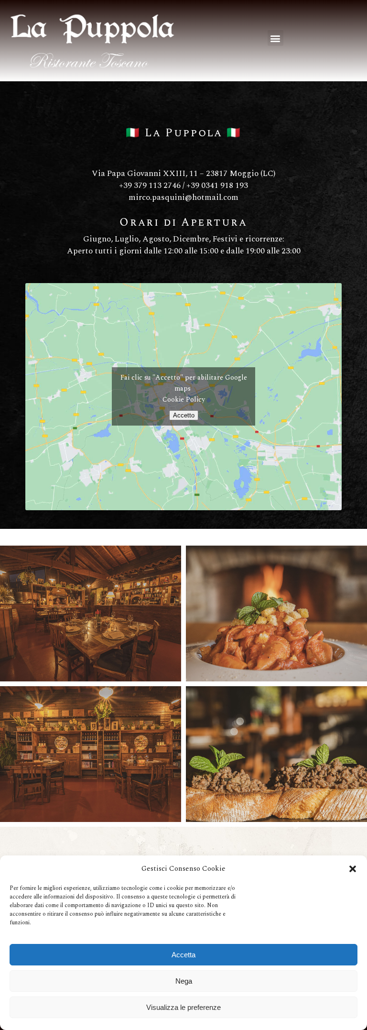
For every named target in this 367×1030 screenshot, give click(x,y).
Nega (183, 981)
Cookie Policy (183, 399)
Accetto (183, 415)
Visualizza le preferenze (183, 1007)
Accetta (183, 955)
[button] (352, 869)
